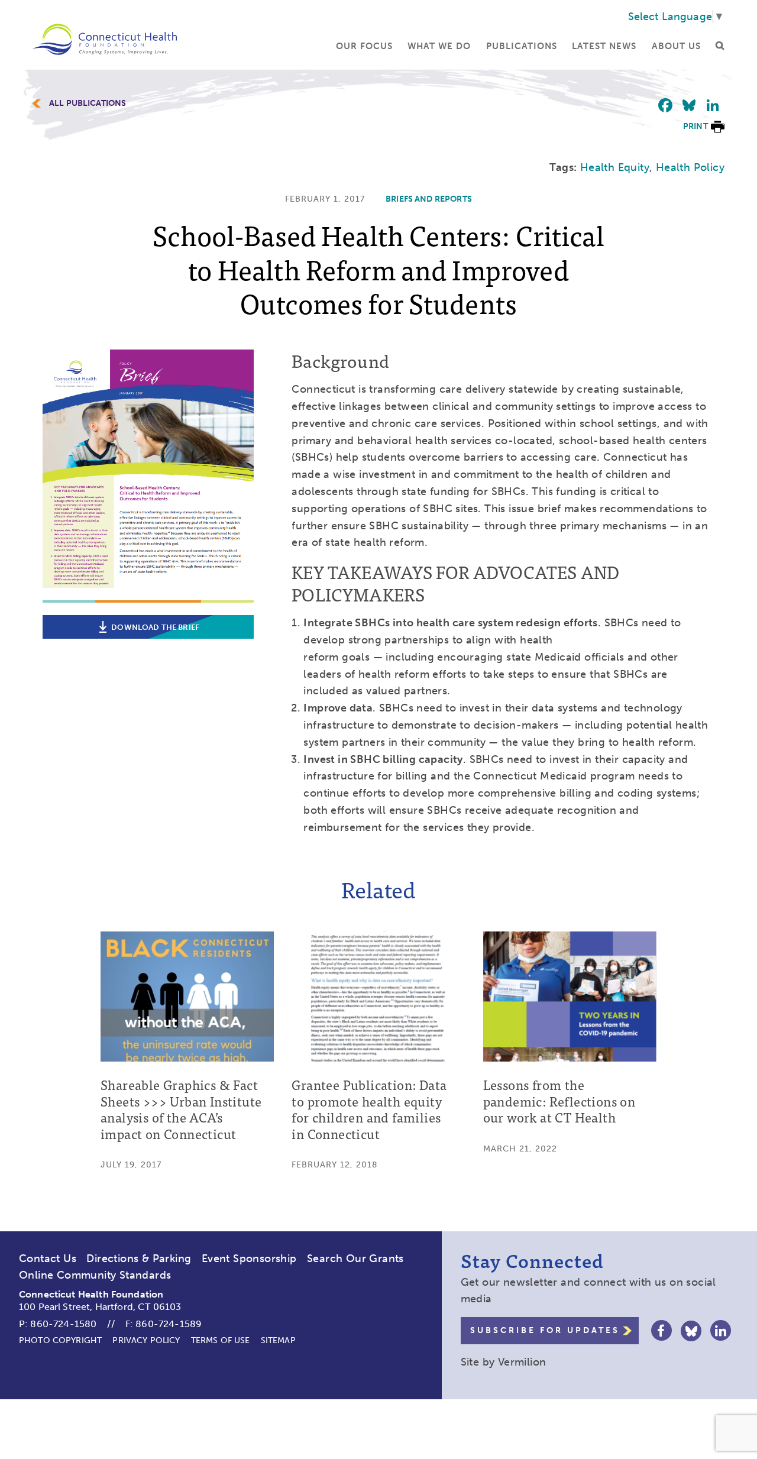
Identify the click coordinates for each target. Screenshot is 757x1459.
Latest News (604, 46)
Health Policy (690, 167)
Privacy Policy (146, 1340)
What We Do (439, 46)
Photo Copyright (60, 1340)
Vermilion (522, 1362)
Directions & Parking (138, 1258)
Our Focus (364, 46)
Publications (521, 46)
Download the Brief (155, 627)
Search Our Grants (355, 1258)
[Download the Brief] (148, 593)
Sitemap (278, 1340)
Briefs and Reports (429, 199)
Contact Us (47, 1258)
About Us (676, 46)
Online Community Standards (95, 1275)
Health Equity (614, 167)
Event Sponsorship (249, 1258)
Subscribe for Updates (545, 1330)
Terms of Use (220, 1340)
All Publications (87, 103)
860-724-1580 (63, 1323)
